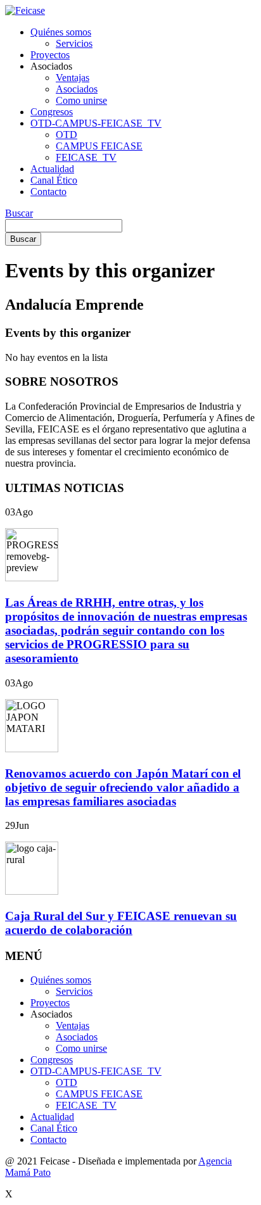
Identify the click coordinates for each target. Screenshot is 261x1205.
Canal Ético (53, 180)
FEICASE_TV (86, 157)
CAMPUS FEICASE (99, 146)
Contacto (48, 191)
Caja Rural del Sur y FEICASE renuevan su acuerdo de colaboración (121, 923)
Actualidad (52, 168)
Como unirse (81, 100)
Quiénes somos (60, 32)
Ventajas (72, 77)
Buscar (19, 213)
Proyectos (50, 54)
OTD (66, 134)
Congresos (51, 111)
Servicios (74, 43)
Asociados (77, 89)
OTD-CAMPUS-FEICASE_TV (96, 123)
